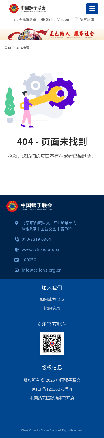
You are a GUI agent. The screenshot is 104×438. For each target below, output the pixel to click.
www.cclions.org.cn (41, 249)
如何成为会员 (52, 299)
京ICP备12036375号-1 (52, 389)
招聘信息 (52, 308)
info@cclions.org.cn (42, 270)
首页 (7, 47)
